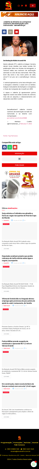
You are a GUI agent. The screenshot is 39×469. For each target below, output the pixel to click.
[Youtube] (16, 31)
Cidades (6, 392)
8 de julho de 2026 (17, 220)
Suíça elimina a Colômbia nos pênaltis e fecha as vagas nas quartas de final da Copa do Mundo (19, 215)
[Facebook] (4, 31)
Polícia (5, 309)
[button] (4, 147)
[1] (33, 465)
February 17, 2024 (26, 124)
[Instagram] (10, 31)
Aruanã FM (6, 220)
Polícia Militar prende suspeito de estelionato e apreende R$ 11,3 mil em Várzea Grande (17, 343)
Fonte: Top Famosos (10, 136)
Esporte (6, 224)
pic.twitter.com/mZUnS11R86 (17, 118)
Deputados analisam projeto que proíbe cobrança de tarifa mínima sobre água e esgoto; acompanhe (17, 258)
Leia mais (6, 248)
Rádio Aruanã (7, 305)
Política (6, 266)
